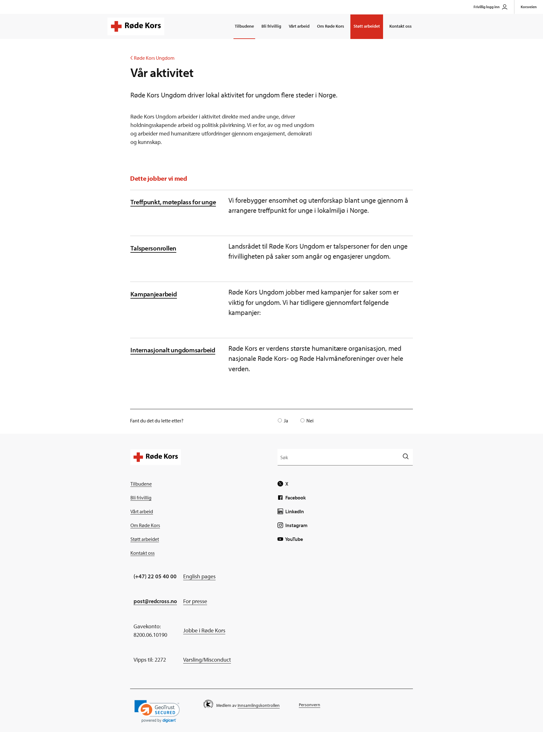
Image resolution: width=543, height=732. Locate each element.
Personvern (309, 704)
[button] (157, 711)
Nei (310, 420)
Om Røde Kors (330, 26)
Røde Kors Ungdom (152, 58)
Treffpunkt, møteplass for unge (173, 201)
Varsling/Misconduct (207, 659)
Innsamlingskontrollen (259, 705)
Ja (286, 420)
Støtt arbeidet (367, 26)
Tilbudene (244, 26)
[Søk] (405, 457)
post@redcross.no (155, 601)
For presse (195, 601)
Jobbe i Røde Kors (204, 630)
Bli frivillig (271, 26)
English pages (199, 576)
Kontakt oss (400, 26)
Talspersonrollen (153, 248)
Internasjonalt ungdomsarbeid (172, 349)
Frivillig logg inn (487, 6)
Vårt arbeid (299, 26)
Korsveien (529, 6)
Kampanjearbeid (153, 293)
